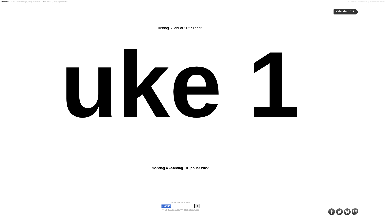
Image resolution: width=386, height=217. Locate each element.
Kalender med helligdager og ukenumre (25, 2)
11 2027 (171, 210)
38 (166, 210)
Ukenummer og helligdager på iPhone (55, 2)
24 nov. (177, 210)
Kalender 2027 (345, 11)
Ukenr (5, 2)
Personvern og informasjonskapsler (371, 2)
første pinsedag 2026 (191, 210)
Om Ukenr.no (352, 2)
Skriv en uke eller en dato (180, 202)
